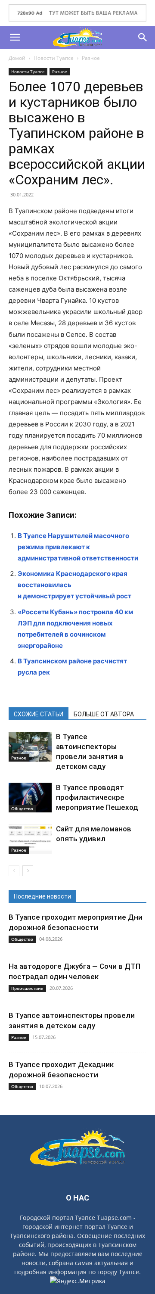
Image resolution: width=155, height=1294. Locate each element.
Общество (22, 809)
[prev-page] (14, 870)
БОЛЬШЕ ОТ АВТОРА (104, 714)
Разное (91, 58)
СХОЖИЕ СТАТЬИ (38, 714)
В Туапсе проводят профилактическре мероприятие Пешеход (97, 797)
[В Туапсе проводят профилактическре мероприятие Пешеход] (30, 797)
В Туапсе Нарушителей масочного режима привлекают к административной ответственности (78, 547)
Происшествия (27, 988)
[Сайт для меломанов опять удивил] (30, 839)
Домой (17, 58)
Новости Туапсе (54, 58)
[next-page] (27, 870)
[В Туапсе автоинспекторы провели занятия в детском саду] (30, 747)
